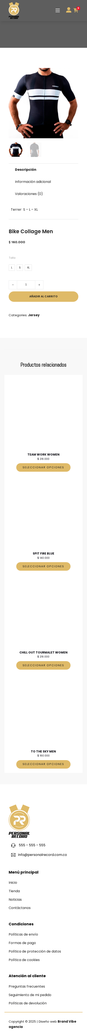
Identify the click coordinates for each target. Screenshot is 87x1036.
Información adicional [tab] (33, 181)
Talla (12, 258)
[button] (72, 73)
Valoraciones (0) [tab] (29, 193)
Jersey (33, 315)
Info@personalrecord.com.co (42, 854)
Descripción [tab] (25, 169)
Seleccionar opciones (43, 467)
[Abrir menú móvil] (58, 10)
